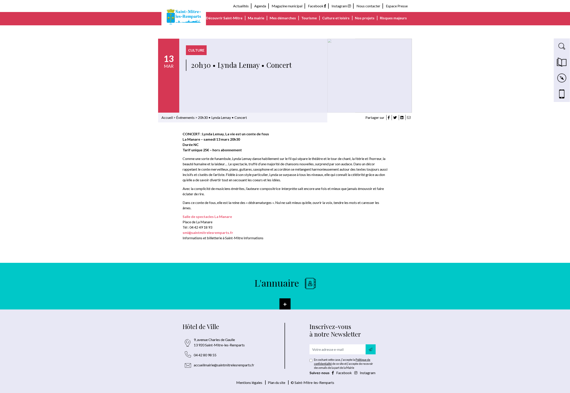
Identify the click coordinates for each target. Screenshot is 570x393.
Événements (185, 117)
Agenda (260, 6)
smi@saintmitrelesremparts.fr (208, 232)
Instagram (340, 6)
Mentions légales (249, 382)
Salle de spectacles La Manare (207, 216)
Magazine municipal (287, 6)
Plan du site (276, 382)
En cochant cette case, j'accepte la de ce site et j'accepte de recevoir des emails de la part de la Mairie (343, 363)
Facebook (316, 6)
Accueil (167, 117)
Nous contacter (368, 6)
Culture (196, 50)
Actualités (241, 6)
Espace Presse (397, 6)
